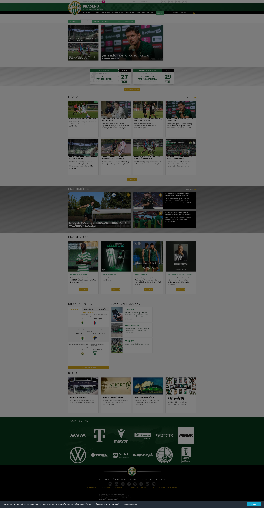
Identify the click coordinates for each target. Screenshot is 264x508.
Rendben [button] (254, 504)
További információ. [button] (130, 504)
